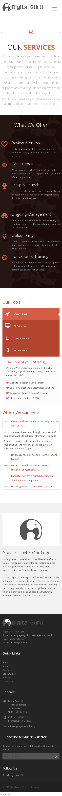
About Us (7, 666)
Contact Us (7, 681)
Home (5, 662)
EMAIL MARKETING (22, 338)
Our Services (8, 669)
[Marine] (22, 6)
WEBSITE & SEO (20, 314)
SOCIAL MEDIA (20, 326)
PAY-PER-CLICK (20, 350)
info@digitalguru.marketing (21, 726)
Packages (7, 677)
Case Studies (9, 673)
